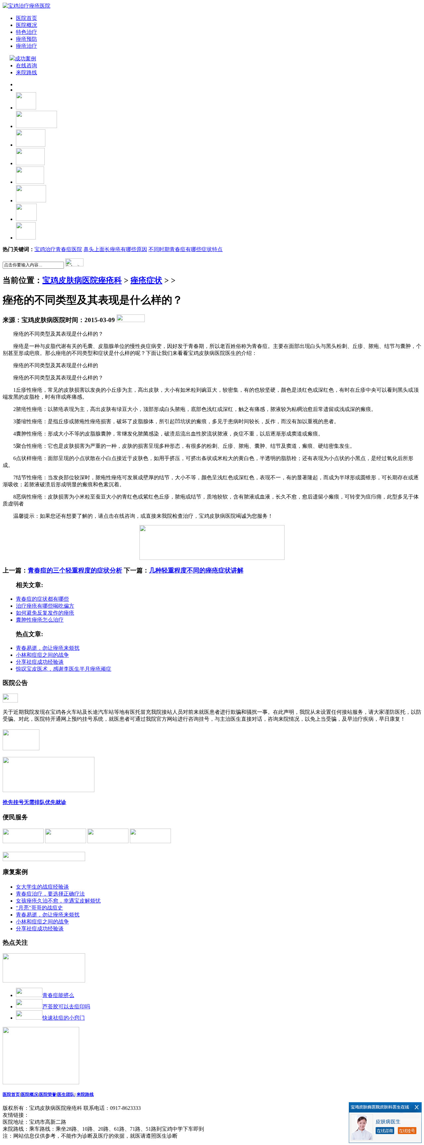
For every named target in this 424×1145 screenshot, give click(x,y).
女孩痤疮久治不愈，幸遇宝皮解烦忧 (58, 901)
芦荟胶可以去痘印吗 (66, 1006)
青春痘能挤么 (58, 995)
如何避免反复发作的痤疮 (45, 613)
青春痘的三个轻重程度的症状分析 (75, 570)
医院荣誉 (47, 1094)
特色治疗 (26, 32)
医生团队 (66, 1094)
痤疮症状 (146, 280)
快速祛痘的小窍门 (63, 1018)
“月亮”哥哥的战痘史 (39, 907)
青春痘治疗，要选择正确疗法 (50, 894)
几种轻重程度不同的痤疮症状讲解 (196, 570)
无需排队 (34, 802)
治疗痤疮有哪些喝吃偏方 (45, 606)
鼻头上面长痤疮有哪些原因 (115, 249)
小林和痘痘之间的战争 (42, 655)
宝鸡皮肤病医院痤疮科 (82, 280)
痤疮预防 (26, 39)
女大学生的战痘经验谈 (42, 887)
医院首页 (26, 18)
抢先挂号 (13, 802)
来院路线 (26, 72)
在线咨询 (26, 65)
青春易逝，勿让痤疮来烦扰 (48, 648)
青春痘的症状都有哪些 (42, 599)
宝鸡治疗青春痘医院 (58, 249)
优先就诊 (55, 802)
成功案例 (26, 58)
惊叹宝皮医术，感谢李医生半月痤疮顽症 (63, 669)
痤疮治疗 (26, 46)
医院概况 (26, 25)
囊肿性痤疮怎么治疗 (40, 620)
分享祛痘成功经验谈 (40, 662)
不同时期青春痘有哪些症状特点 (185, 249)
